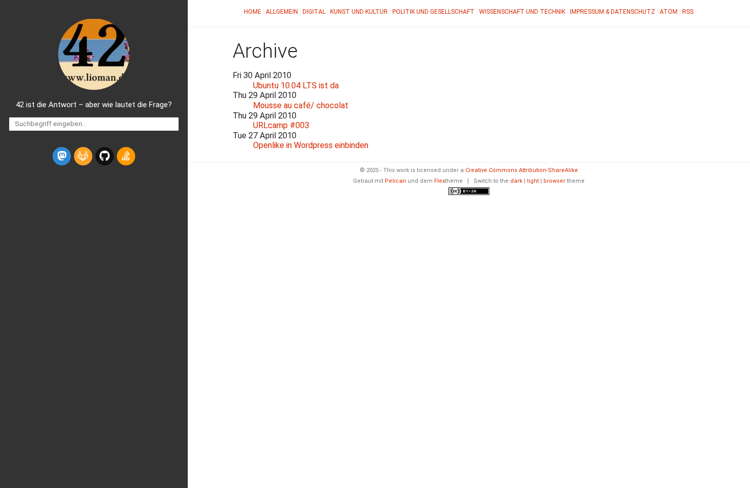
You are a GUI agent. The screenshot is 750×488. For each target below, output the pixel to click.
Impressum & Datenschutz (612, 11)
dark (516, 181)
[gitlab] (83, 156)
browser (554, 181)
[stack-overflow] (126, 156)
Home (252, 11)
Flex (439, 181)
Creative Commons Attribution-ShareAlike (521, 170)
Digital (314, 11)
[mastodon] (62, 156)
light (533, 181)
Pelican (395, 181)
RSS (687, 11)
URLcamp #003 (281, 125)
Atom (669, 11)
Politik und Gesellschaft (433, 11)
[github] (104, 156)
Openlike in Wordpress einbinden (310, 145)
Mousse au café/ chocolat (300, 105)
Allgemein (282, 11)
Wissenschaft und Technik (522, 11)
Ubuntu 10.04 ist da (296, 85)
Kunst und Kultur (359, 11)
